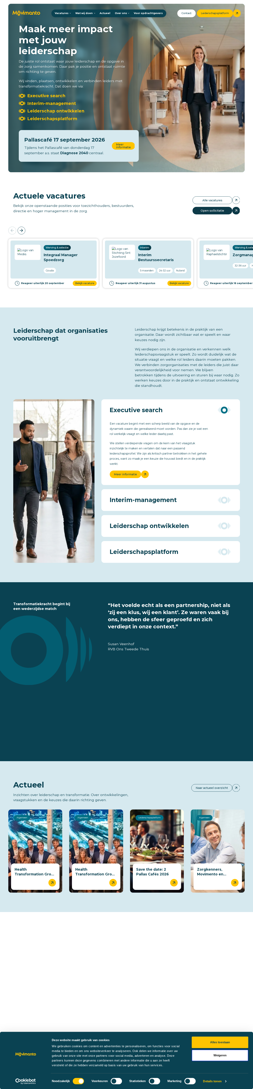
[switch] (116, 1081)
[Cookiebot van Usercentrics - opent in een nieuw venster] (25, 1081)
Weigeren (220, 1055)
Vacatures (61, 13)
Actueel (105, 13)
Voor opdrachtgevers (148, 13)
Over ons (121, 13)
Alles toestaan (220, 1042)
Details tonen (212, 1081)
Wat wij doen (84, 13)
